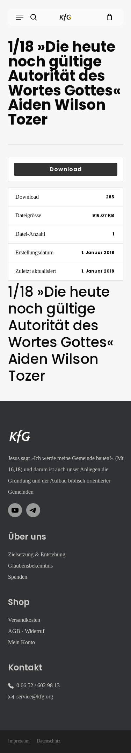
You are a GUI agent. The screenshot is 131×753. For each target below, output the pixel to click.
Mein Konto (21, 642)
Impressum (19, 741)
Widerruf (34, 631)
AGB (14, 631)
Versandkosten (24, 620)
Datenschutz (48, 741)
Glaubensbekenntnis (30, 566)
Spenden (17, 577)
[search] (33, 17)
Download (66, 169)
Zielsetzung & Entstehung (36, 554)
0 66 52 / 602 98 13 (38, 685)
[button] (19, 17)
